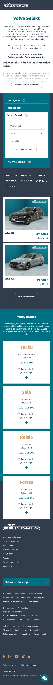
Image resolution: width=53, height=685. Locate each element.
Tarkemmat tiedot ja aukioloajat (26, 374)
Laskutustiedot (9, 671)
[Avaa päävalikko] (48, 5)
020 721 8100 (26, 362)
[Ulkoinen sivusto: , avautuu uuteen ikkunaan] (4, 656)
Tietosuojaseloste (28, 665)
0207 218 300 (26, 407)
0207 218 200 (26, 452)
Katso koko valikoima (26, 296)
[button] (44, 678)
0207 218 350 (26, 497)
